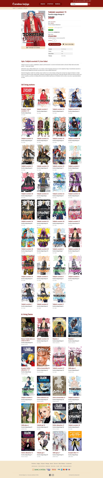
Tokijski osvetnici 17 (27, 166)
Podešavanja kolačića (67, 466)
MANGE (52, 23)
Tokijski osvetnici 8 (42, 304)
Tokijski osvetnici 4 (42, 276)
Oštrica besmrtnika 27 (59, 397)
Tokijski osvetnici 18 (43, 166)
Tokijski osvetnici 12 (74, 109)
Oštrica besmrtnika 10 (43, 368)
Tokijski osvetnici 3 (58, 249)
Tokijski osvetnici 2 (73, 166)
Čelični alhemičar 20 (42, 397)
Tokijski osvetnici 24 (27, 221)
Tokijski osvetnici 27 (74, 221)
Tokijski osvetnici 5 (58, 276)
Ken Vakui (53, 21)
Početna (34, 463)
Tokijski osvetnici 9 (58, 304)
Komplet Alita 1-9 (73, 453)
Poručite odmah (55, 44)
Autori (14, 8)
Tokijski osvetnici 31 (27, 276)
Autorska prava (34, 466)
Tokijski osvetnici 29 (43, 249)
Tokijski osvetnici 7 (26, 304)
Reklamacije (48, 466)
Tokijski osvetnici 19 (58, 166)
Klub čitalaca (62, 463)
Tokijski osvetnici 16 (74, 138)
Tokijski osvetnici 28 (27, 249)
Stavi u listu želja (69, 44)
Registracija (80, 1)
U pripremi (19, 8)
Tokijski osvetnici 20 (27, 194)
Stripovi (50, 4)
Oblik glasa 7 (56, 453)
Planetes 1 (71, 339)
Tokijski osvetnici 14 (43, 138)
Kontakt (57, 466)
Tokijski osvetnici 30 (74, 249)
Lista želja (87, 1)
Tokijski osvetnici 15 (58, 138)
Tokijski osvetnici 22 (58, 194)
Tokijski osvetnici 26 (58, 221)
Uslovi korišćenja (41, 466)
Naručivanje (53, 466)
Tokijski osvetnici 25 (42, 221)
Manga (57, 4)
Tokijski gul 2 (40, 453)
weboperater (77, 474)
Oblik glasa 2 (72, 368)
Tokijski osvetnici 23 (74, 194)
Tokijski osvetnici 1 (42, 109)
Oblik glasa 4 (25, 425)
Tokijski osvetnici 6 (73, 276)
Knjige (43, 4)
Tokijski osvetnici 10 (58, 109)
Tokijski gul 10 (41, 425)
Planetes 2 (56, 339)
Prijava (75, 1)
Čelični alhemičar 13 (27, 453)
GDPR (61, 466)
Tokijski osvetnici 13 (27, 138)
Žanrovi (25, 8)
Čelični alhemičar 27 (58, 425)
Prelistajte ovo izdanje (34, 47)
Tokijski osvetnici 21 (42, 194)
